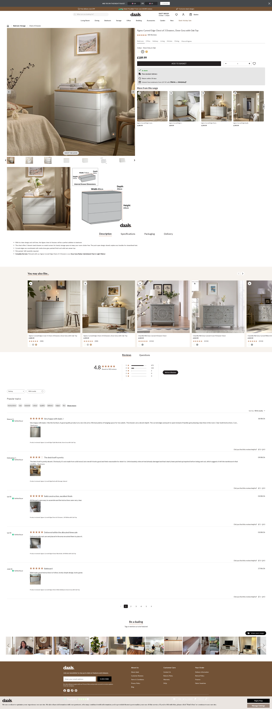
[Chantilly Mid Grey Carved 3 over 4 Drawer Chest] (218, 306)
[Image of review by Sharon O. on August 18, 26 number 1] (35, 432)
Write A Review (170, 372)
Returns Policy (168, 676)
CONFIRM (165, 3)
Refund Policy (199, 676)
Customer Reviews (137, 676)
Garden (162, 20)
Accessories (151, 20)
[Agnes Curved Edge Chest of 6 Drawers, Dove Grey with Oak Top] (108, 306)
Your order (199, 668)
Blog (132, 687)
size (20, 405)
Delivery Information (202, 672)
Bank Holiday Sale (185, 20)
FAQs (165, 683)
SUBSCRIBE (104, 679)
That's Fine (258, 701)
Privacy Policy (135, 683)
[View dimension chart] (103, 198)
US (152, 3)
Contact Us (167, 672)
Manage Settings (258, 706)
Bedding (139, 20)
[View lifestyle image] (38, 198)
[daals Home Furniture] (136, 14)
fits (64, 405)
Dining (97, 20)
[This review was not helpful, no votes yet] (263, 449)
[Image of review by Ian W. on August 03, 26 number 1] (35, 507)
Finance (197, 679)
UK (135, 3)
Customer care (169, 668)
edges (58, 405)
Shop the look (71, 153)
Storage (118, 20)
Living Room (85, 20)
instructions (12, 405)
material (27, 405)
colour (35, 405)
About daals (135, 672)
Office (129, 20)
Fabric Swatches (200, 683)
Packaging (149, 233)
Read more (34, 425)
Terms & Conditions (137, 679)
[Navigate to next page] (151, 606)
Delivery (168, 233)
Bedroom (107, 20)
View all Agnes (186, 41)
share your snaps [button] (257, 633)
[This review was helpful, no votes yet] (259, 449)
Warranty (166, 679)
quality (42, 405)
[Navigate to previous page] (121, 606)
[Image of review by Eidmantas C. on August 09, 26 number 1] (35, 470)
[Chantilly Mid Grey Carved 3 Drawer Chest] (163, 306)
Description (105, 233)
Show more (71, 406)
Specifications (128, 233)
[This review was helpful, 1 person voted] (259, 488)
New (172, 20)
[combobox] (16, 391)
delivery (50, 405)
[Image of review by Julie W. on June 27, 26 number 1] (35, 579)
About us (135, 668)
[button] (9, 646)
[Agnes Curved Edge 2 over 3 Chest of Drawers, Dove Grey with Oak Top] (54, 306)
